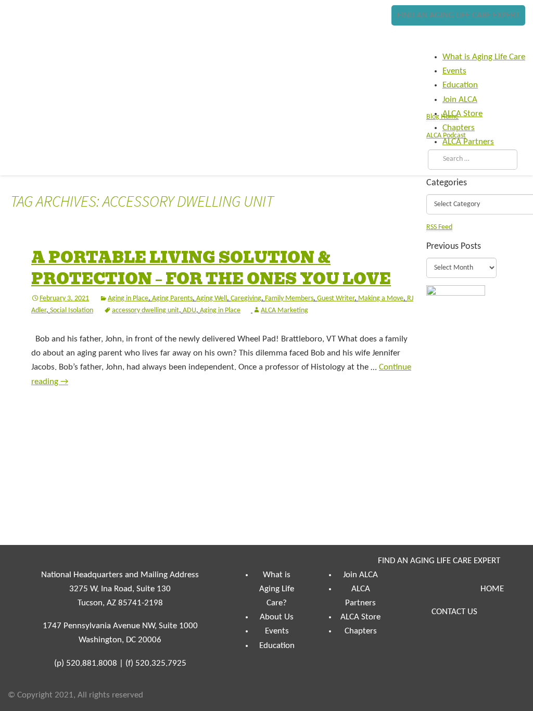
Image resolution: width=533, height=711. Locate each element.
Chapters (361, 631)
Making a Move (380, 298)
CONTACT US (454, 611)
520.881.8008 (91, 663)
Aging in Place (128, 298)
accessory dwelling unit (145, 310)
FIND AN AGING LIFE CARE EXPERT (458, 15)
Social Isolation (71, 310)
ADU (189, 310)
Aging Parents (172, 298)
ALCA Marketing (284, 310)
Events (277, 631)
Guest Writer (335, 298)
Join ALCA (360, 574)
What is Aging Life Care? (276, 588)
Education (277, 645)
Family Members (289, 298)
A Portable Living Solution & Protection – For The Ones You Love (211, 268)
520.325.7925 (160, 663)
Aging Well (211, 298)
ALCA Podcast (446, 135)
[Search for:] (470, 159)
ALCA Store (360, 617)
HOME (492, 589)
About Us (277, 617)
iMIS (39, 35)
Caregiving (246, 298)
